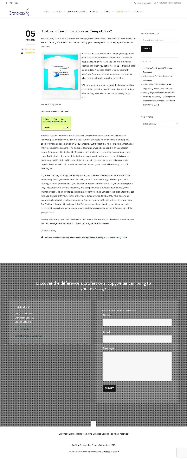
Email (107, 331)
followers (57, 237)
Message (109, 348)
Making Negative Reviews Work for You (159, 93)
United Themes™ (111, 452)
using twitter (121, 237)
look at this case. (61, 111)
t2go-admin (30, 49)
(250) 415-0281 (22, 329)
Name (107, 315)
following (65, 237)
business (48, 237)
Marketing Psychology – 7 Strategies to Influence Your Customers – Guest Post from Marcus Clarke (159, 101)
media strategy (82, 237)
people (92, 237)
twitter (113, 237)
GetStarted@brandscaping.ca (169, 3)
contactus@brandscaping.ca (28, 336)
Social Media (30, 53)
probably (99, 237)
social (106, 237)
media (72, 237)
